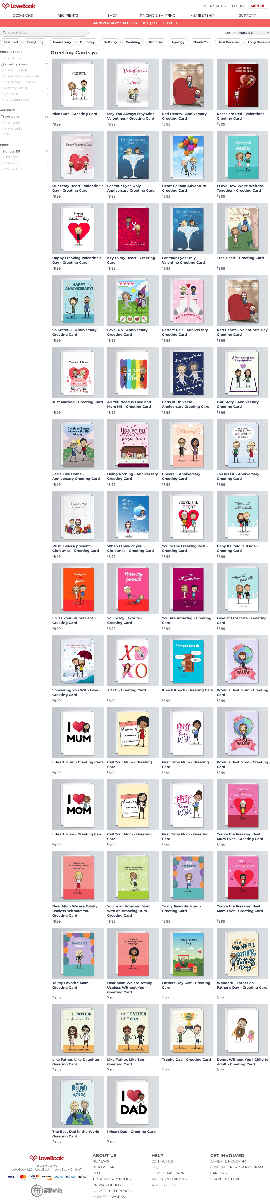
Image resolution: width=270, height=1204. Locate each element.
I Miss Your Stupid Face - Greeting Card (74, 620)
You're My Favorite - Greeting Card (124, 620)
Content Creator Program (236, 1167)
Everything (35, 42)
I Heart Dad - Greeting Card (131, 1132)
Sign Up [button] (258, 6)
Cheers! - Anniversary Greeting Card (181, 476)
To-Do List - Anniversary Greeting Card (238, 476)
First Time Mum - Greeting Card (185, 764)
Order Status (213, 6)
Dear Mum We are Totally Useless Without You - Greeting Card (74, 911)
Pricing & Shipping (157, 15)
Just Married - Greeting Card (77, 402)
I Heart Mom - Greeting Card (77, 834)
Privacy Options (108, 1185)
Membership (202, 15)
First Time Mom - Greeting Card (185, 836)
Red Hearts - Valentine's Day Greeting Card (242, 332)
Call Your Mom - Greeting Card (129, 836)
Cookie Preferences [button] (113, 1191)
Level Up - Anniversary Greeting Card (127, 332)
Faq (154, 1167)
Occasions (23, 15)
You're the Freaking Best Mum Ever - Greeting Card (240, 836)
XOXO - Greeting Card (126, 690)
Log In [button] (238, 6)
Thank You (201, 42)
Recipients (67, 15)
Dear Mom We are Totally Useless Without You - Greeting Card (129, 987)
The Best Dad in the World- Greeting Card (76, 1134)
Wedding (133, 42)
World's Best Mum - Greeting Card (242, 692)
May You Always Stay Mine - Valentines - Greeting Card (132, 116)
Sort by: (231, 33)
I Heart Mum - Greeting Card (77, 762)
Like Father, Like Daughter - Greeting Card (77, 1062)
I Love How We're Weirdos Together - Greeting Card (240, 188)
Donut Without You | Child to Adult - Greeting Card (242, 1062)
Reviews (101, 1161)
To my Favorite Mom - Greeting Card (71, 985)
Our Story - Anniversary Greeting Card (238, 404)
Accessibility (163, 1185)
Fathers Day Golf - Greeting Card (186, 985)
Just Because (229, 42)
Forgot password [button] (169, 1173)
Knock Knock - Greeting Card (187, 690)
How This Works (109, 1197)
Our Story (87, 42)
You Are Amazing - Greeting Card (186, 620)
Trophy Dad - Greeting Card (186, 1060)
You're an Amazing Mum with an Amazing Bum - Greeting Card (129, 911)
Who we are (105, 1167)
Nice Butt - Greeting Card (74, 114)
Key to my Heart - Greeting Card (131, 260)
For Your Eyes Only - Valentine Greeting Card (183, 260)
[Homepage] (19, 6)
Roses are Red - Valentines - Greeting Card (242, 116)
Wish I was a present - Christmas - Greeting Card (75, 548)
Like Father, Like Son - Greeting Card (126, 1062)
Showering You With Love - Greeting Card (76, 692)
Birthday (110, 42)
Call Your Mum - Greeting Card (129, 764)
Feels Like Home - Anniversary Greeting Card (76, 476)
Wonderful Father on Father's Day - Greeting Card (242, 985)
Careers (218, 1173)
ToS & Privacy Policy (112, 1179)
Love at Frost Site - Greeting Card (242, 620)
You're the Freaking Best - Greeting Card (185, 548)
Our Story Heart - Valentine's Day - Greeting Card (77, 188)
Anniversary (62, 42)
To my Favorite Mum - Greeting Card (181, 908)
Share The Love (225, 1179)
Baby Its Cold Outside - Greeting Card (237, 548)
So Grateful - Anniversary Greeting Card (74, 332)
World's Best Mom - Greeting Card (242, 764)
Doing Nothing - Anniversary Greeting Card (132, 476)
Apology (177, 42)
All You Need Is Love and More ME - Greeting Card (129, 404)
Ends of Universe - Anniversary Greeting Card (185, 404)
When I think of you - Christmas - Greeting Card (130, 548)
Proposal (156, 42)
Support (247, 15)
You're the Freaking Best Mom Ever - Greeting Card (240, 908)
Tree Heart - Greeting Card (240, 258)
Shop (112, 15)
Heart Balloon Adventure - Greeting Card (185, 188)
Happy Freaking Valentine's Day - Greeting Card (76, 260)
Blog (97, 1173)
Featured (11, 42)
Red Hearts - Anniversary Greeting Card (184, 116)
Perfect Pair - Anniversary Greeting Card (185, 332)
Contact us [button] (162, 1161)
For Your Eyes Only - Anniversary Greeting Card (131, 188)
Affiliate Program (228, 1161)
